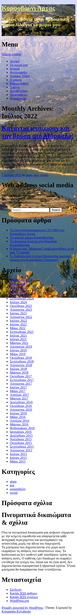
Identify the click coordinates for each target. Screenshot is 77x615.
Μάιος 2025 (17, 291)
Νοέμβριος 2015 (21, 439)
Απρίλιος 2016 (19, 420)
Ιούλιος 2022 (18, 320)
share (29, 175)
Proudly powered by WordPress (22, 607)
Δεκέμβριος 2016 (21, 402)
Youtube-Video (20, 76)
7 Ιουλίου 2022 (12, 175)
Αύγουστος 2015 (21, 450)
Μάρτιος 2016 (19, 424)
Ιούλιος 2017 (18, 387)
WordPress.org (19, 600)
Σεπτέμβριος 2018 (22, 361)
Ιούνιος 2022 (18, 324)
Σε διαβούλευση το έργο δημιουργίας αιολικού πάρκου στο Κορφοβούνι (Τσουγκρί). (40, 258)
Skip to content (11, 54)
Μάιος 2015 (17, 461)
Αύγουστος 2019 (21, 346)
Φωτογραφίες (19, 72)
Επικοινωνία (18, 98)
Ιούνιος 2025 (18, 287)
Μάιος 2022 (17, 328)
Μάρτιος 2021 (19, 343)
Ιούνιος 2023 (18, 313)
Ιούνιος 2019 (18, 350)
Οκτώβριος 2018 (21, 357)
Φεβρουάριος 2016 (22, 428)
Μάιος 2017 (17, 391)
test (36, 175)
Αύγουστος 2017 (21, 383)
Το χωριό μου (19, 65)
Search (6, 210)
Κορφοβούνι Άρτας (28, 8)
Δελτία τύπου (18, 91)
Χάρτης (15, 87)
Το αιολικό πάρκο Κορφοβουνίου (32, 237)
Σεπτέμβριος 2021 (22, 332)
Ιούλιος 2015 (18, 454)
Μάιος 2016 (17, 417)
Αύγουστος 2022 (21, 317)
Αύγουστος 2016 (21, 409)
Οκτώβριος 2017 (21, 376)
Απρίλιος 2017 (19, 394)
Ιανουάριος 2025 (21, 294)
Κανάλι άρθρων (23, 593)
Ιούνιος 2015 (18, 457)
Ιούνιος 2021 (18, 339)
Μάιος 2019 (17, 354)
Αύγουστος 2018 (21, 365)
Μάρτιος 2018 (19, 372)
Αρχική (15, 61)
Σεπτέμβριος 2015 (22, 446)
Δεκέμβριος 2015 (21, 435)
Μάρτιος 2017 (19, 398)
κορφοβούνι (17, 489)
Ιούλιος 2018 (18, 369)
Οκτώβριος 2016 (21, 406)
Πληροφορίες (19, 94)
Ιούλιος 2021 (18, 335)
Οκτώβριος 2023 (21, 306)
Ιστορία (15, 68)
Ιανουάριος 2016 (21, 432)
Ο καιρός (16, 79)
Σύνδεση (15, 589)
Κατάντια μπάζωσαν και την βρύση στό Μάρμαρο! (38, 131)
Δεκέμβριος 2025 (21, 280)
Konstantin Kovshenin (16, 611)
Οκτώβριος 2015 (21, 443)
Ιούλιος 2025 (18, 283)
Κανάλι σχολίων (24, 597)
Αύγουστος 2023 (21, 309)
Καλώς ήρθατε (19, 83)
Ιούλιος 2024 (18, 302)
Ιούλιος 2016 (18, 413)
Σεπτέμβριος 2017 (22, 380)
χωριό (44, 175)
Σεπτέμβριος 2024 (22, 298)
